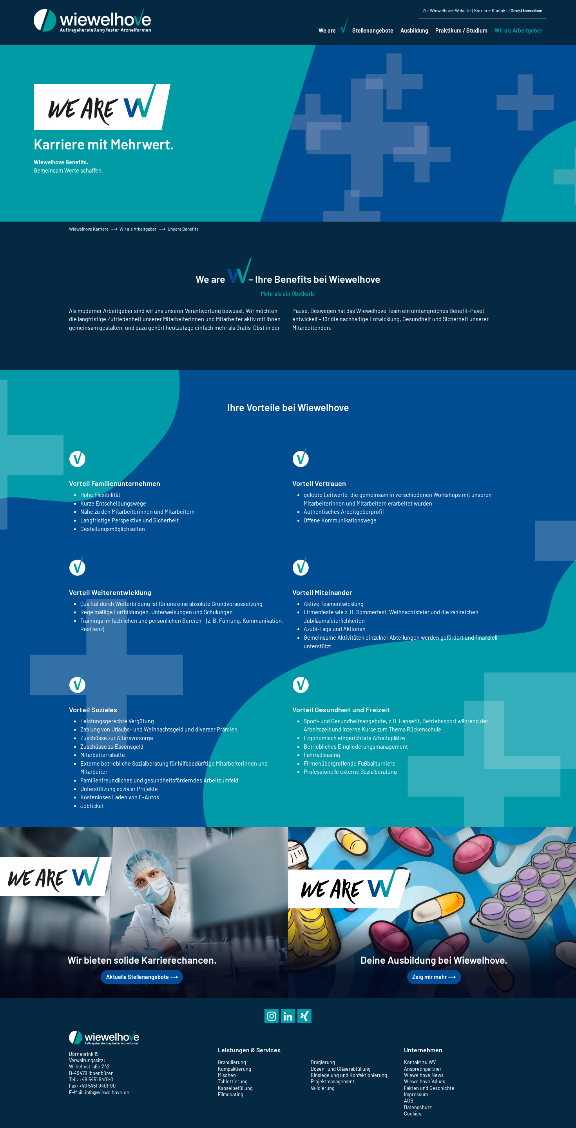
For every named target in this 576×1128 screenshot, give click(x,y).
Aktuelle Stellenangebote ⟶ (142, 976)
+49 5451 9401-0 (96, 1079)
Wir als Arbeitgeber (138, 228)
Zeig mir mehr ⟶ (434, 976)
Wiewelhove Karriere (89, 228)
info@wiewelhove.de (107, 1092)
